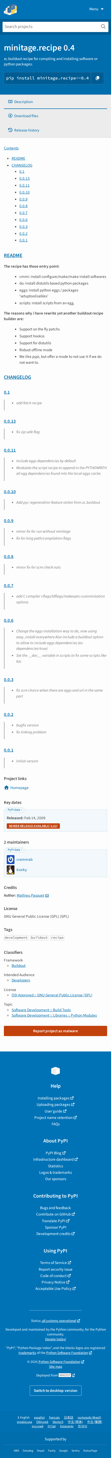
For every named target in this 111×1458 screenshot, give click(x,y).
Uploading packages (53, 1104)
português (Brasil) (89, 1417)
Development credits (53, 1234)
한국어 (82, 1426)
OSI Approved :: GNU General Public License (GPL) (52, 995)
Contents (11, 148)
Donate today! (55, 1339)
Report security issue (56, 1269)
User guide (53, 1111)
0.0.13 (24, 178)
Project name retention (53, 1117)
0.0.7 (23, 213)
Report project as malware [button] (55, 1031)
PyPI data (14, 810)
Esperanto (67, 1426)
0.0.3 (23, 226)
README (18, 158)
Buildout (19, 965)
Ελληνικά (42, 1422)
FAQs (56, 1124)
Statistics (55, 1166)
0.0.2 (23, 233)
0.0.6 (23, 219)
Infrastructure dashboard (53, 1159)
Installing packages (53, 1098)
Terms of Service (53, 1262)
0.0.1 (23, 240)
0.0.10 (24, 192)
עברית (52, 1426)
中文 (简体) (75, 1422)
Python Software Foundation (67, 1352)
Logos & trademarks (55, 1172)
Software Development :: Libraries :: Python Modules (54, 1015)
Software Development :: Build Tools (41, 1010)
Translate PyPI (53, 1221)
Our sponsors (55, 1179)
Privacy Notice (53, 1282)
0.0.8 (23, 206)
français (54, 1417)
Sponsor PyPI (55, 1227)
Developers (21, 980)
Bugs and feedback (55, 1208)
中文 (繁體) (94, 1422)
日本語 (68, 1417)
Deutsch (58, 1422)
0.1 (22, 171)
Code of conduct (53, 1276)
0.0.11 (24, 185)
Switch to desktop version (55, 1390)
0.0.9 (23, 199)
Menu (93, 9)
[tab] (55, 102)
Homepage (19, 788)
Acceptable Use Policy (53, 1288)
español (39, 1417)
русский (37, 1426)
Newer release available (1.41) (33, 826)
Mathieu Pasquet (30, 895)
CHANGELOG (22, 165)
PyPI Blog (53, 1153)
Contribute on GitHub (53, 1214)
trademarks (27, 1352)
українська (24, 1422)
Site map (55, 1366)
